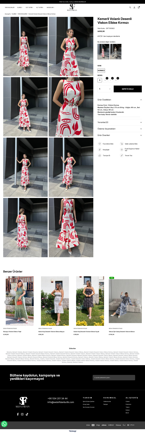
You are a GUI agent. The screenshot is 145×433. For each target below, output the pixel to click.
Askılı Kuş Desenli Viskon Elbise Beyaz (51, 331)
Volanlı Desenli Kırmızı (44, 360)
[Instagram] (22, 414)
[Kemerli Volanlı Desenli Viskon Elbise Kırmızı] (103, 51)
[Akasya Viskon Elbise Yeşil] (19, 301)
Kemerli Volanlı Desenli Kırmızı (60, 354)
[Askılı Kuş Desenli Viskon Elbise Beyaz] (55, 301)
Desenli (69, 362)
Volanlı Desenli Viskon (63, 359)
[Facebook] (18, 414)
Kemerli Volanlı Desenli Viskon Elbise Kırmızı (98, 352)
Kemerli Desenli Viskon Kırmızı (17, 357)
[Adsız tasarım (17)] (23, 402)
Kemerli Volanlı (17, 352)
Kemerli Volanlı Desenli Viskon (48, 352)
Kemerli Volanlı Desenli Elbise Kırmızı (37, 354)
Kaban (128, 410)
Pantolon (128, 404)
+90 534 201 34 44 (58, 398)
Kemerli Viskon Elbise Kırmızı (113, 357)
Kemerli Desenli (71, 355)
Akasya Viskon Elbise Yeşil (12, 331)
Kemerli (9, 352)
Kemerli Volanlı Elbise (24, 355)
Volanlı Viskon (56, 360)
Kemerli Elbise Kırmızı (22, 359)
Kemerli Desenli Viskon (84, 355)
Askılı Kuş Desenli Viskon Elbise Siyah (86, 331)
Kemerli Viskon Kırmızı (130, 357)
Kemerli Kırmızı (34, 359)
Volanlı (42, 359)
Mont (127, 413)
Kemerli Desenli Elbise (35, 357)
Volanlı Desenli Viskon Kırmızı (124, 359)
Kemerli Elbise (9, 359)
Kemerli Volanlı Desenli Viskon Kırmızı (125, 352)
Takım (128, 407)
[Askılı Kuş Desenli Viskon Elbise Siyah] (90, 301)
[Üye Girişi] (134, 7)
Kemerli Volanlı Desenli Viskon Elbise (71, 352)
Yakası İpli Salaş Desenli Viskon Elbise (122, 331)
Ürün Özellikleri (104, 100)
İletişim (105, 404)
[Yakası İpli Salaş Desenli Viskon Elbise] (125, 301)
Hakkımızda (107, 401)
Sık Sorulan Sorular (88, 407)
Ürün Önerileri (104, 135)
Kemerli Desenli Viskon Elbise (102, 355)
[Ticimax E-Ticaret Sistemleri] (72, 431)
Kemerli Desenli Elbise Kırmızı (52, 357)
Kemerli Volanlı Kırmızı (58, 355)
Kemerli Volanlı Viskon (78, 354)
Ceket (128, 401)
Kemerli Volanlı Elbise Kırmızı (41, 355)
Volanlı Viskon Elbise (68, 360)
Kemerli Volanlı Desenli (30, 352)
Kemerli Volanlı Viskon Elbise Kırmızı (117, 354)
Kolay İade (86, 404)
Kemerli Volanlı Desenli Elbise (15, 354)
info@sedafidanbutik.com (61, 402)
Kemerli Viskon (83, 357)
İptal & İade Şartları (88, 401)
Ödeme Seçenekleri (106, 129)
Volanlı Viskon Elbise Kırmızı (85, 360)
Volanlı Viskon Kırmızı (102, 360)
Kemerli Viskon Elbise (96, 357)
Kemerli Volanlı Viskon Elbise (95, 354)
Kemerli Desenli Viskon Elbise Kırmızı (125, 355)
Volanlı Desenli (50, 359)
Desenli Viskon (78, 362)
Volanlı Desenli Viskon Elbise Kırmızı (102, 359)
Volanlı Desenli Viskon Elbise (80, 359)
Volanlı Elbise (114, 360)
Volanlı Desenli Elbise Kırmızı (26, 360)
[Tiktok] (27, 414)
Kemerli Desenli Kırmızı (70, 357)
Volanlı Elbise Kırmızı (126, 360)
